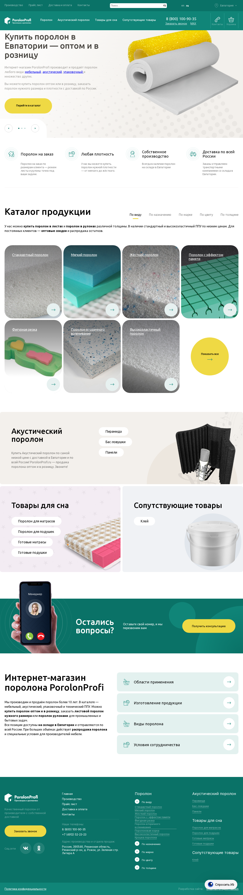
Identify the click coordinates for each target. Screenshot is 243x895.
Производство (14, 5)
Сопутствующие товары (139, 19)
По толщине (229, 214)
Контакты (84, 5)
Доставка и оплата (60, 5)
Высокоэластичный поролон (152, 833)
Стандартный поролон (148, 806)
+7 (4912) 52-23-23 (74, 834)
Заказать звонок (176, 23)
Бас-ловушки (115, 442)
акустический (52, 72)
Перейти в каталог (28, 105)
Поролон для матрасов (36, 521)
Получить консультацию (209, 626)
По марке (185, 214)
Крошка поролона (146, 837)
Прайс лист (36, 5)
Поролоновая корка (147, 830)
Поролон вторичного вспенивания (147, 825)
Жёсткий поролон (146, 813)
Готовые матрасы (32, 542)
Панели (111, 452)
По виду (135, 214)
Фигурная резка (145, 820)
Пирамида (113, 431)
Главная (67, 793)
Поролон (46, 19)
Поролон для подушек (36, 531)
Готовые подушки (32, 552)
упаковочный (73, 72)
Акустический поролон (74, 19)
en (182, 5)
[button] (9, 128)
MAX (193, 23)
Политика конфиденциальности (25, 888)
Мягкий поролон (145, 810)
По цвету (206, 214)
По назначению (160, 214)
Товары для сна (106, 19)
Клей (144, 521)
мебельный (33, 72)
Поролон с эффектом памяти (152, 817)
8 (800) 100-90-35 (181, 19)
